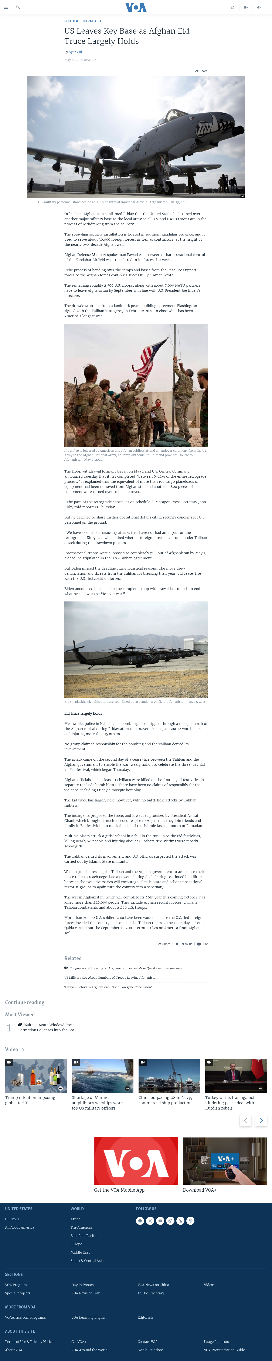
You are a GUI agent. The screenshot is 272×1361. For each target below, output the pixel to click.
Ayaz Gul (75, 52)
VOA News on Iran (85, 1293)
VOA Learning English (88, 1317)
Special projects (17, 1293)
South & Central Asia (83, 21)
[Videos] (245, 7)
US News (12, 1219)
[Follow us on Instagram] (170, 1221)
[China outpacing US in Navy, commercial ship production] (169, 1076)
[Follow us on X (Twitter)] (150, 1221)
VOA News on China (153, 1285)
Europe (76, 1244)
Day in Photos (82, 1285)
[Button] (201, 70)
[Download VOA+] (225, 1161)
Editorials (145, 1317)
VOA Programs (16, 1285)
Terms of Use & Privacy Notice (29, 1342)
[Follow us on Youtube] (160, 1221)
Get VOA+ (78, 1342)
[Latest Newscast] (258, 7)
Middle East (80, 1252)
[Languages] (233, 7)
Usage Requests (216, 1342)
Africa (75, 1219)
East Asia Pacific (84, 1236)
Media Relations (151, 1350)
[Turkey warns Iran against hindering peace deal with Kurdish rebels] (236, 1076)
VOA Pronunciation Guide (224, 1350)
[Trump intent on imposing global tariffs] (36, 1076)
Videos (209, 1285)
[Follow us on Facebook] (140, 1221)
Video (11, 1050)
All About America (19, 1227)
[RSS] (180, 1221)
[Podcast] (190, 1221)
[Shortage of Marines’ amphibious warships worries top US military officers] (102, 1076)
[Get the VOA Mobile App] (136, 1161)
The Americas (81, 1227)
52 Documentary (151, 1293)
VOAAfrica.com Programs (25, 1317)
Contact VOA (148, 1342)
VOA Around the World (89, 1350)
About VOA (13, 1350)
